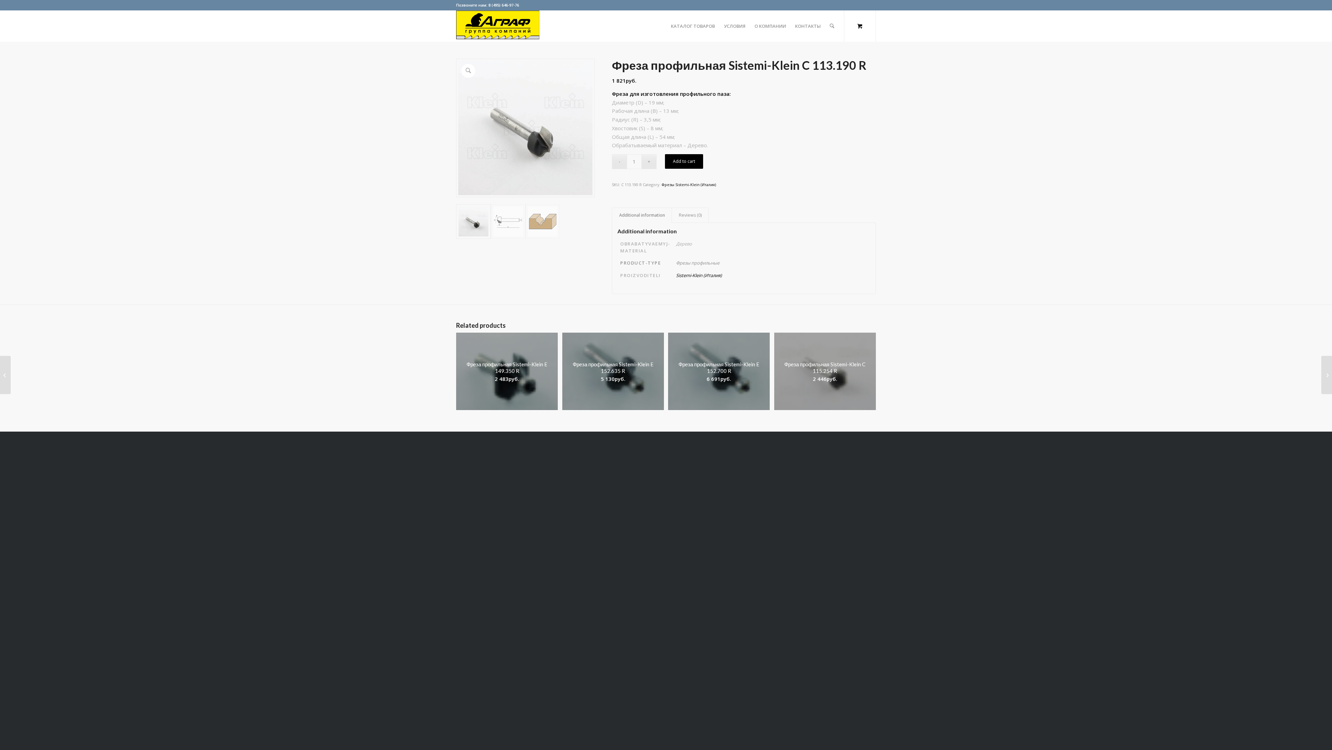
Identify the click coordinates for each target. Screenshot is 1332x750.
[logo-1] (497, 26)
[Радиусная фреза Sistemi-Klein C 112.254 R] (5, 375)
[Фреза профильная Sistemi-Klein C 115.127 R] (1326, 375)
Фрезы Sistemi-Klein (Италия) (688, 184)
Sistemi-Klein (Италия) (699, 275)
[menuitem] (692, 26)
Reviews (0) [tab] (690, 215)
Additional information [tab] (642, 215)
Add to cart (684, 161)
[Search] (832, 26)
